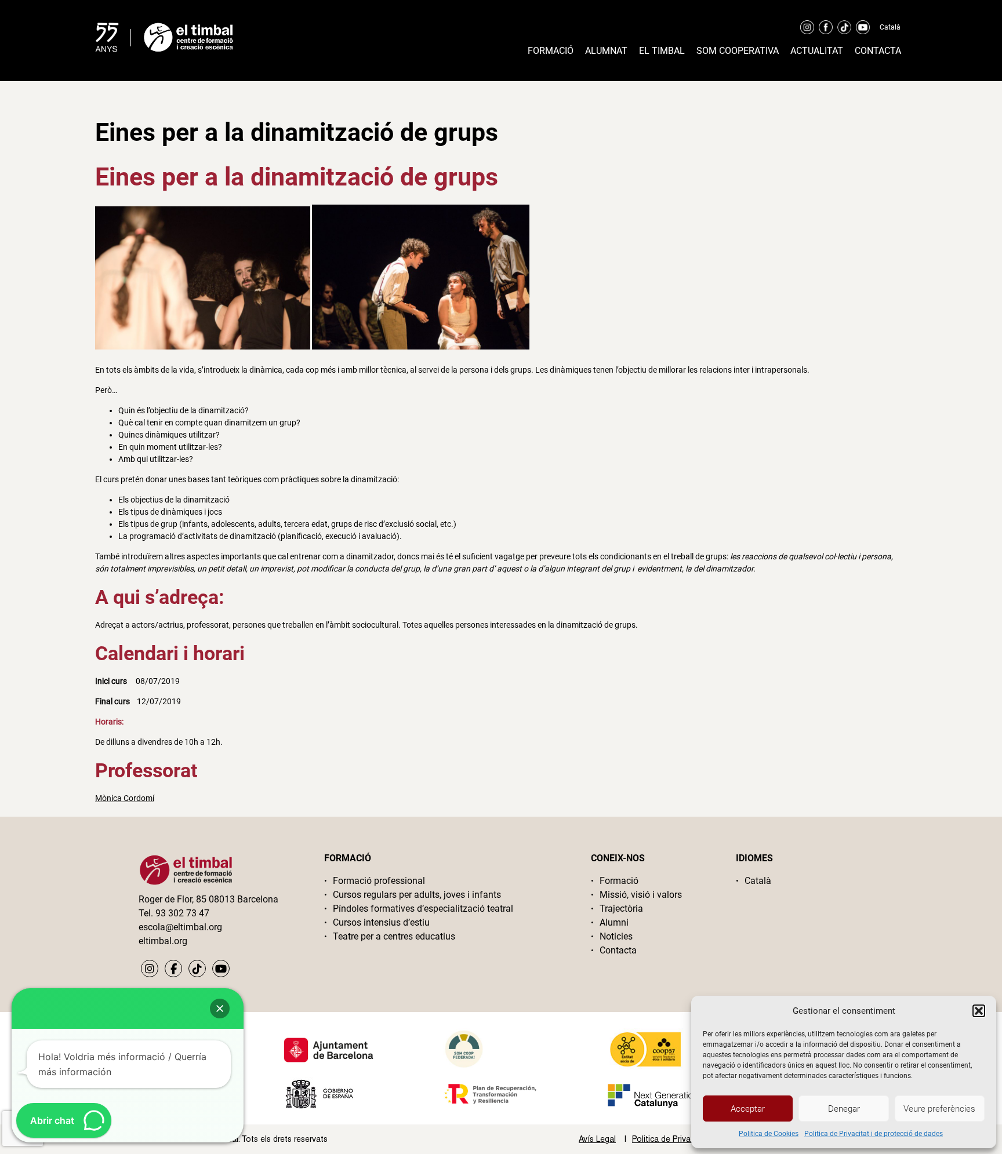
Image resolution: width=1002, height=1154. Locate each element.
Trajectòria (621, 908)
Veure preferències (939, 1109)
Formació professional (379, 880)
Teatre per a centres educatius (394, 936)
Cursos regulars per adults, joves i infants (417, 894)
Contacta (878, 50)
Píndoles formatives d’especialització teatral (423, 908)
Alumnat (606, 50)
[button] (979, 1011)
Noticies (616, 936)
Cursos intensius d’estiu (381, 922)
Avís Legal (597, 1139)
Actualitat (816, 50)
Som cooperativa (737, 50)
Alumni (614, 922)
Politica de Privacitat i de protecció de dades (873, 1134)
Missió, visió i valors (641, 894)
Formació (550, 50)
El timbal (662, 50)
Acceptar (748, 1109)
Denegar (844, 1109)
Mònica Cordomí (124, 798)
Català (890, 27)
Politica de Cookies (768, 1134)
